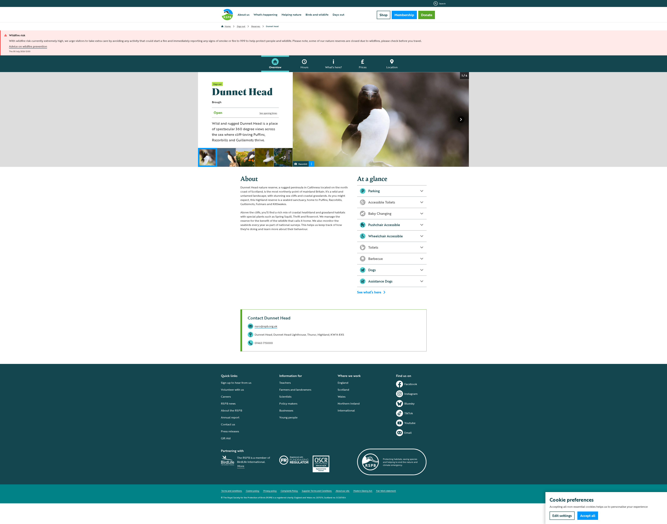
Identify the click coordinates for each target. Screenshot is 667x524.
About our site (342, 490)
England (343, 383)
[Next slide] (461, 119)
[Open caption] (311, 164)
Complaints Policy (289, 490)
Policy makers (288, 403)
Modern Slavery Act (362, 490)
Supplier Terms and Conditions (317, 490)
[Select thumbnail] (207, 157)
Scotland (343, 390)
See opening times (268, 113)
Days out (338, 15)
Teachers (285, 383)
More (240, 466)
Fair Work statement (386, 490)
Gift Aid (225, 438)
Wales (341, 396)
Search (442, 3)
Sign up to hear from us (236, 383)
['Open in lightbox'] (382, 119)
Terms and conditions (231, 490)
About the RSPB (231, 410)
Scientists (285, 396)
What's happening (265, 15)
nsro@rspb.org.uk (266, 326)
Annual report (230, 417)
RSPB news (228, 403)
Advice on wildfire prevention (28, 46)
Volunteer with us (232, 390)
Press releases (230, 431)
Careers (226, 396)
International (346, 410)
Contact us (228, 424)
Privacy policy (270, 490)
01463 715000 (264, 343)
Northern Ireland (349, 403)
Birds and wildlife (317, 15)
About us (243, 15)
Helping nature (291, 15)
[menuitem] (244, 14)
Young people (288, 417)
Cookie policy (252, 490)
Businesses (286, 410)
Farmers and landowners (295, 390)
